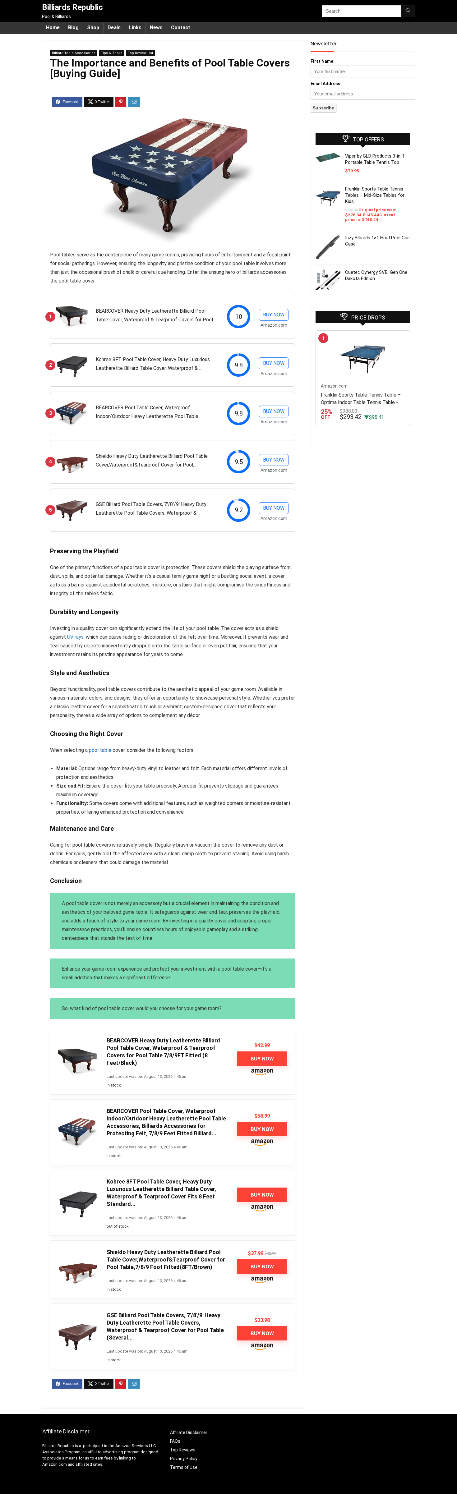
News (156, 27)
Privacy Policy (183, 1458)
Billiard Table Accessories (73, 53)
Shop (93, 27)
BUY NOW (273, 315)
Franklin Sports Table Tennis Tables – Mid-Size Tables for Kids (374, 195)
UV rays (75, 637)
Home (53, 27)
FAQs (175, 1441)
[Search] (408, 11)
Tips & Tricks (111, 53)
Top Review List (140, 53)
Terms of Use (183, 1467)
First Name (322, 61)
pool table (100, 750)
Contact (180, 27)
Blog (73, 27)
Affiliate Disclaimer (188, 1432)
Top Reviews (183, 1449)
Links (135, 27)
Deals (114, 27)
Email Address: (326, 83)
